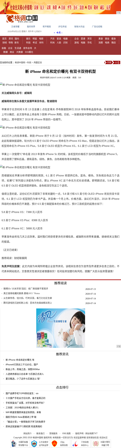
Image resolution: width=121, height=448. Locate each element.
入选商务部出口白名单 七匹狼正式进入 (25, 374)
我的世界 (31, 26)
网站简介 (27, 433)
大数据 (19, 52)
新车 (16, 42)
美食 (100, 38)
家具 (59, 38)
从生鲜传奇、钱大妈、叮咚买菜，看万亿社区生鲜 (27, 298)
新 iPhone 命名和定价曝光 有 (20, 360)
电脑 (83, 42)
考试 (35, 42)
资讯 (11, 38)
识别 (65, 42)
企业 (76, 38)
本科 (41, 42)
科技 (28, 42)
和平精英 (47, 26)
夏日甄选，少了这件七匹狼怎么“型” (23, 378)
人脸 (59, 42)
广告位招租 (97, 26)
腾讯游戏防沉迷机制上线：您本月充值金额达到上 (27, 303)
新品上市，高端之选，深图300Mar (23, 369)
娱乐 (28, 38)
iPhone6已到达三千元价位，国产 (22, 364)
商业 (12, 52)
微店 (113, 42)
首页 (4, 38)
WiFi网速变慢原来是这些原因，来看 (23, 412)
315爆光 (29, 52)
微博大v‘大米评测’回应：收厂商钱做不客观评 (25, 288)
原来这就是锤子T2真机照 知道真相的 (24, 426)
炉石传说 (62, 26)
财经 (5, 42)
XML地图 (66, 433)
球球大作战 (79, 26)
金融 (4, 48)
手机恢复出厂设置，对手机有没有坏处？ (25, 403)
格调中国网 (20, 62)
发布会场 (27, 48)
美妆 (107, 38)
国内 (17, 38)
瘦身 (113, 38)
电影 (41, 38)
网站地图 (89, 433)
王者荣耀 (15, 26)
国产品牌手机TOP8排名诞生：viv (22, 393)
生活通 (17, 48)
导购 (11, 42)
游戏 (76, 42)
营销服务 (53, 433)
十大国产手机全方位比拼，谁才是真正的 (25, 398)
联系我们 (40, 433)
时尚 (52, 42)
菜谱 (83, 38)
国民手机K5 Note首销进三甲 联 (21, 417)
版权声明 (79, 433)
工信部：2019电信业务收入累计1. (22, 407)
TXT (96, 433)
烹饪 (89, 38)
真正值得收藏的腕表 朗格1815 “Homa (21, 293)
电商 (107, 42)
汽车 (52, 38)
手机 (89, 42)
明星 (35, 38)
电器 (65, 38)
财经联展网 (20, 258)
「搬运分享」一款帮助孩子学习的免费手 (25, 421)
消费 (100, 42)
